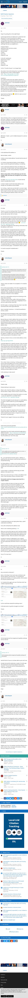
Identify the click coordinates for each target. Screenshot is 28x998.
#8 (26, 445)
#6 (26, 263)
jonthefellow (6, 784)
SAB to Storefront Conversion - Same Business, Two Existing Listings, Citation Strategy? (14, 768)
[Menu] (1, 1)
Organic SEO (5, 891)
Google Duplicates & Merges (15, 771)
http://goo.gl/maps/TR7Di (7, 340)
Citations (10, 762)
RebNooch (6, 762)
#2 (26, 114)
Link (2, 600)
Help (2, 985)
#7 (26, 381)
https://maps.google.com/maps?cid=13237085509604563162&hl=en (10, 74)
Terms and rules (4, 979)
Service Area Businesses (8, 870)
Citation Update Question (10, 775)
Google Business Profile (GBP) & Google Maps (12, 859)
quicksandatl (6, 771)
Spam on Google (6, 885)
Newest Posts (6, 852)
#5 (26, 205)
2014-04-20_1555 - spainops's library (13, 223)
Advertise (2, 977)
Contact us (3, 974)
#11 (26, 635)
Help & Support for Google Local (9, 878)
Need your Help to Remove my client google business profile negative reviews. (13, 881)
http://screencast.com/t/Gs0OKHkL (18, 432)
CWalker (5, 793)
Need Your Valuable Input (9, 868)
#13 (26, 701)
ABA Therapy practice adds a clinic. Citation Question (13, 759)
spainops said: (5, 267)
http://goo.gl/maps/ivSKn (12, 179)
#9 (26, 518)
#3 (26, 132)
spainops (3, 16)
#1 (26, 28)
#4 (26, 149)
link (18, 528)
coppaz (5, 776)
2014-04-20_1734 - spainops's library (10, 397)
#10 (26, 566)
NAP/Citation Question (7, 14)
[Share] (25, 28)
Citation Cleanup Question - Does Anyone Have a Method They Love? (14, 790)
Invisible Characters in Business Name (12, 894)
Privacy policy (3, 982)
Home (2, 987)
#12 (26, 648)
